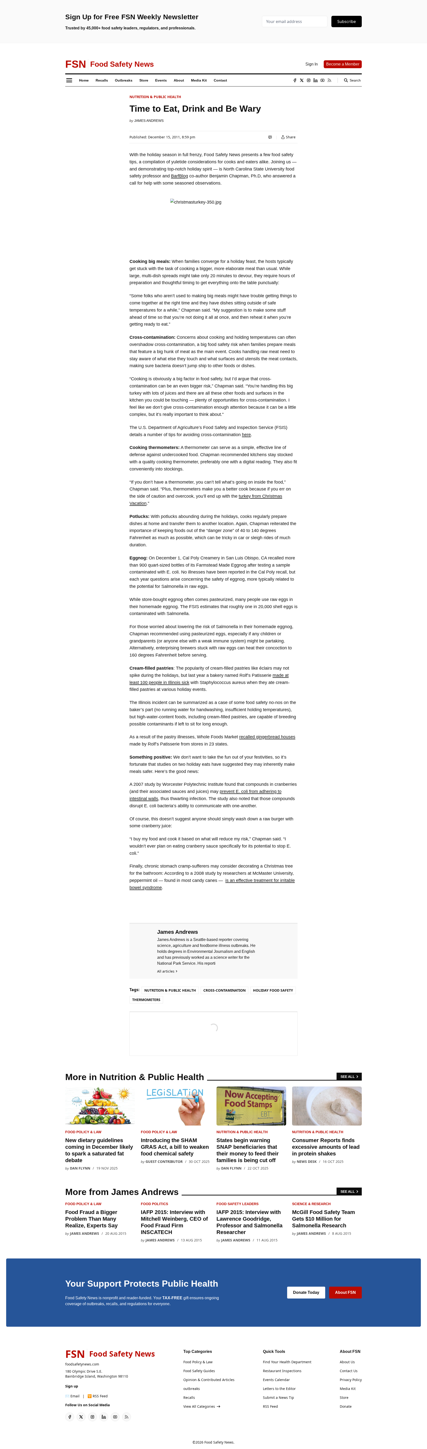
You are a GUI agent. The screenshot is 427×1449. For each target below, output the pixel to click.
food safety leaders (237, 1204)
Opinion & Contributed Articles (209, 1379)
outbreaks (191, 1388)
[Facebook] (295, 80)
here (246, 434)
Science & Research (311, 1204)
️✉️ (72, 1396)
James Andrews (149, 121)
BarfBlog (179, 175)
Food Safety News (219, 1442)
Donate (346, 1406)
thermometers (146, 999)
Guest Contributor (164, 1161)
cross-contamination (224, 990)
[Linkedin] (315, 80)
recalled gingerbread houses (267, 736)
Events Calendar (276, 1379)
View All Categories (199, 1406)
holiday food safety (273, 990)
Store (344, 1397)
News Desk (307, 1161)
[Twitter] (301, 80)
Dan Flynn (80, 1168)
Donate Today (306, 1292)
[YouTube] (322, 80)
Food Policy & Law (83, 1132)
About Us (347, 1362)
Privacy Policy (351, 1379)
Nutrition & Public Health (155, 96)
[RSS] (329, 80)
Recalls (189, 1397)
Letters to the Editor (279, 1388)
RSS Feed (270, 1406)
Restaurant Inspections (282, 1370)
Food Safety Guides (199, 1370)
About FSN (345, 1292)
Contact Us (349, 1370)
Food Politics (154, 1204)
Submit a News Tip (278, 1397)
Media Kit (348, 1388)
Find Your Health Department (287, 1362)
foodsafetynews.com (82, 1364)
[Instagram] (308, 80)
